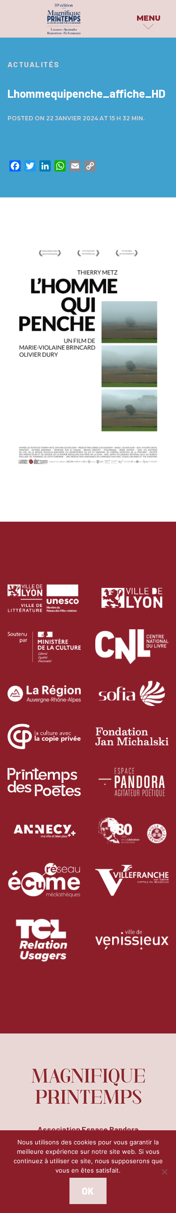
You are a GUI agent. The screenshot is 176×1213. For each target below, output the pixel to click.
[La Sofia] (131, 700)
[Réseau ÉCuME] (44, 887)
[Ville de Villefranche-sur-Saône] (131, 887)
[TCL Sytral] (44, 946)
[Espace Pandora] (131, 788)
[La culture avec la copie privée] (44, 743)
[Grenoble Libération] (132, 838)
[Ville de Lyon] (131, 605)
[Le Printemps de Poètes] (44, 788)
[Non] (164, 1171)
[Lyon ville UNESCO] (44, 605)
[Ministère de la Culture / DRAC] (44, 653)
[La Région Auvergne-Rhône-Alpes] (44, 700)
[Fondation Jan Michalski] (131, 743)
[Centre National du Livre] (131, 653)
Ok (88, 1191)
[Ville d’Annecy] (44, 838)
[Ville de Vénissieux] (131, 946)
